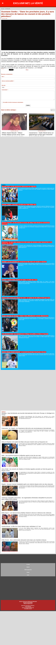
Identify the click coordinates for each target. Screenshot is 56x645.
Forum (28, 572)
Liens (28, 575)
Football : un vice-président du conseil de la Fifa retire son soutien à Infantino (24, 262)
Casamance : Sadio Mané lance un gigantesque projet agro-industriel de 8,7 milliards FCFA (41, 134)
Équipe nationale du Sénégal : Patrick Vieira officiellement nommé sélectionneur (25, 316)
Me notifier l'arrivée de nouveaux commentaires (13, 102)
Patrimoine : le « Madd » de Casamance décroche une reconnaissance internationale (26, 428)
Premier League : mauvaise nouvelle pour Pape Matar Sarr (19, 204)
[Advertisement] (12, 161)
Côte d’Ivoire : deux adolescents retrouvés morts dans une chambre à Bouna (24, 540)
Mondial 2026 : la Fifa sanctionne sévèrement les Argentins (19, 186)
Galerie (28, 567)
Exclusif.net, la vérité (28, 3)
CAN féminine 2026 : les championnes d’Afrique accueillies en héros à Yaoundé (25, 334)
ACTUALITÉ (7, 8)
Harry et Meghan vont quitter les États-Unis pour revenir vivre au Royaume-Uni (24, 442)
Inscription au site (28, 608)
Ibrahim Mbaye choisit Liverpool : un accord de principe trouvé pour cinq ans (24, 352)
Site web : (4, 85)
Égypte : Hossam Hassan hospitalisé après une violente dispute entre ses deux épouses (27, 484)
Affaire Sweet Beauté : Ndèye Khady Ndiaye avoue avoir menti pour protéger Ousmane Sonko (13, 134)
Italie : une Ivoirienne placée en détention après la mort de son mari (21, 455)
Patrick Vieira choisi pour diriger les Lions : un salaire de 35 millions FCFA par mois (26, 298)
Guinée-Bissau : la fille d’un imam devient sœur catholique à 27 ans (21, 526)
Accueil (2, 8)
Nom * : (3, 76)
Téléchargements (28, 569)
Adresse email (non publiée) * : (8, 81)
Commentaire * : (5, 89)
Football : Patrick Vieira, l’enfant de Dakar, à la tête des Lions (19, 280)
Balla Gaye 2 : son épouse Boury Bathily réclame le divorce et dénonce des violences (26, 513)
